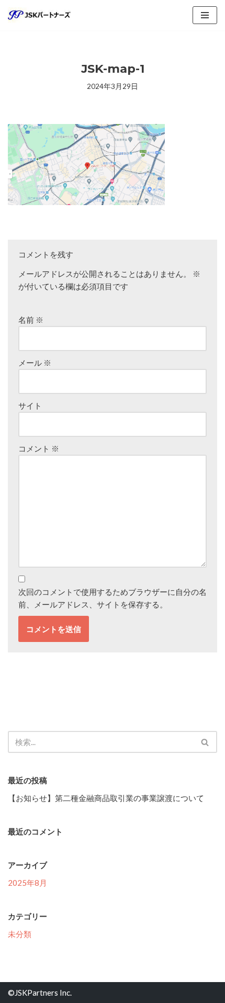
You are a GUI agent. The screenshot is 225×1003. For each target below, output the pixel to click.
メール (34, 362)
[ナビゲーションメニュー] (205, 15)
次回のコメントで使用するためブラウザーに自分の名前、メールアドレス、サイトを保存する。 (112, 598)
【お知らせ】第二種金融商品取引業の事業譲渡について (106, 798)
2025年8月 (27, 882)
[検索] (205, 742)
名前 (30, 319)
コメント (38, 448)
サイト (30, 405)
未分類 (19, 934)
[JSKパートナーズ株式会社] (39, 15)
